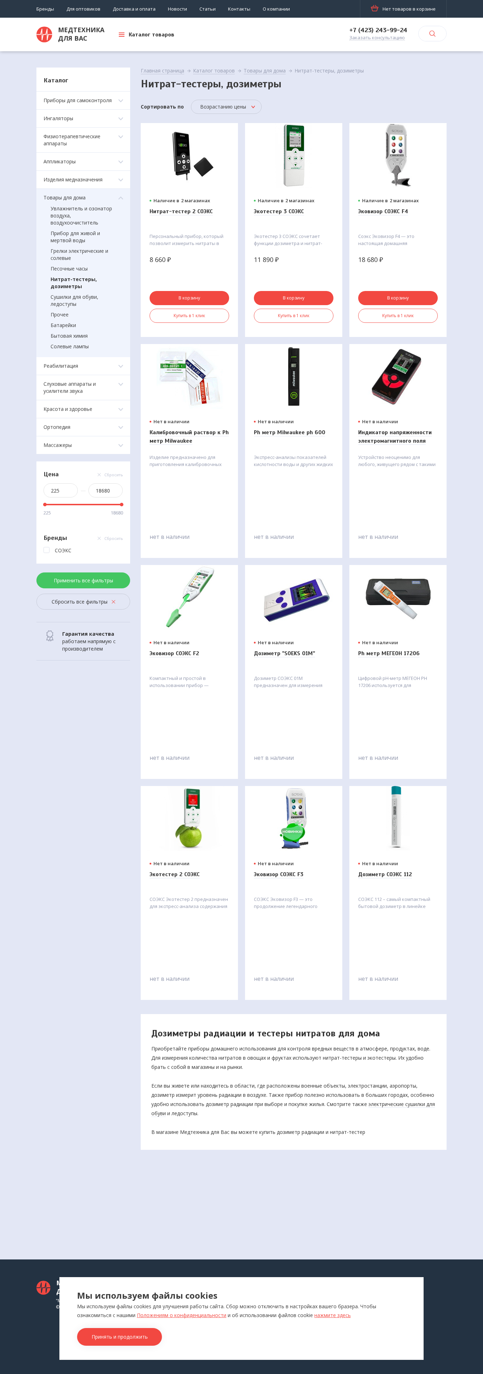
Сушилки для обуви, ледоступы (74, 300)
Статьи (207, 9)
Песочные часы (69, 268)
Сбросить (113, 475)
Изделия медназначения (73, 179)
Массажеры (57, 445)
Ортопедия (56, 427)
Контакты (239, 9)
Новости (177, 9)
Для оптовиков (83, 9)
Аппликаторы (59, 161)
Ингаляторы (58, 118)
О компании (276, 9)
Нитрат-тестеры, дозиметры (74, 283)
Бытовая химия (69, 335)
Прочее (60, 314)
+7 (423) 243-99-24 (378, 30)
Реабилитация (60, 365)
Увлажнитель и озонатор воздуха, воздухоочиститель (81, 215)
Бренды (45, 9)
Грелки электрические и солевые (79, 254)
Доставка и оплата (134, 9)
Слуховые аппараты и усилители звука (69, 387)
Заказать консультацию (377, 37)
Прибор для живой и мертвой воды (75, 237)
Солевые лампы (70, 346)
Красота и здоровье (67, 409)
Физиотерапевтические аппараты (71, 140)
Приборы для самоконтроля (77, 100)
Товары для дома (64, 197)
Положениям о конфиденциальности (181, 1315)
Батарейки (63, 325)
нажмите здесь (332, 1315)
